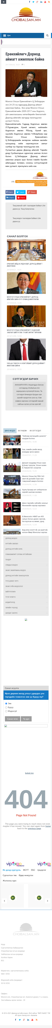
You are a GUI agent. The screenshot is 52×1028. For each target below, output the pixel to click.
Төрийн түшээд (11, 608)
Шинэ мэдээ (10, 431)
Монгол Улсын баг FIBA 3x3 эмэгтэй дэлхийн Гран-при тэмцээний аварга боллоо (33, 478)
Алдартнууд (10, 602)
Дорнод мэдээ (11, 538)
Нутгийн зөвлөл (11, 544)
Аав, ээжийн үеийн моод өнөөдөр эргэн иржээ (32, 450)
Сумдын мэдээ (11, 565)
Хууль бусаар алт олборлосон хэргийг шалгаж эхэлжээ (34, 490)
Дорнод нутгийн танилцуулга (17, 576)
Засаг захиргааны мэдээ (15, 570)
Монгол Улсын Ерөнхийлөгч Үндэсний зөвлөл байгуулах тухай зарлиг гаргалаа (24, 331)
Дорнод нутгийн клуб (13, 549)
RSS (2, 960)
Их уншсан (22, 431)
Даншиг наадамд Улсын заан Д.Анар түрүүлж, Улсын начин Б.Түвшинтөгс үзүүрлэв (34, 465)
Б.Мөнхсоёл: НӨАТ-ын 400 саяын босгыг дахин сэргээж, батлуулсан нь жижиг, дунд (33, 518)
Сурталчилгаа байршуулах (12, 948)
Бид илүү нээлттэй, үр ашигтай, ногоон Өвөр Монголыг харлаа (35, 531)
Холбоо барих (7, 957)
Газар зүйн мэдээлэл (14, 586)
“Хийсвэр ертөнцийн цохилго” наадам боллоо (34, 437)
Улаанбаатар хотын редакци (13, 951)
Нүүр (3, 944)
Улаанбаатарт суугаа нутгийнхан (18, 554)
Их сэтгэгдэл (35, 431)
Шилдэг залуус (11, 613)
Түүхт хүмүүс (10, 597)
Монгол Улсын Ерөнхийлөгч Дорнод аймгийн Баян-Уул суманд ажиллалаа (23, 298)
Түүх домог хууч (11, 581)
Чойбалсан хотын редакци (12, 954)
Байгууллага (10, 592)
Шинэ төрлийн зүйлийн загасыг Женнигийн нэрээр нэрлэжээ (35, 504)
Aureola (34, 1015)
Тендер (8, 560)
